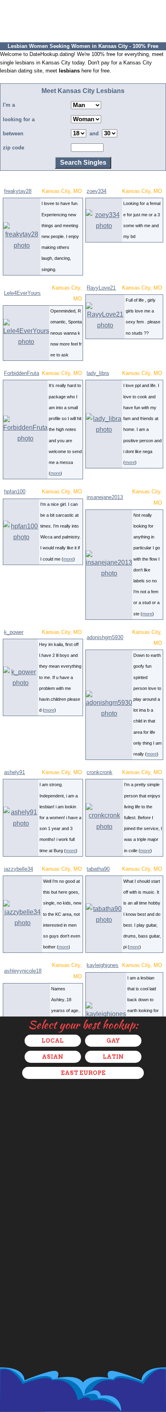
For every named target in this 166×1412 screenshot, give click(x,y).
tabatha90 (98, 869)
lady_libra (98, 373)
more (55, 473)
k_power (13, 632)
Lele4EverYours (22, 293)
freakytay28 (17, 191)
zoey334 (96, 191)
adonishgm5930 (105, 637)
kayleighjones (102, 965)
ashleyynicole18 (23, 971)
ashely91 (14, 772)
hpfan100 (14, 492)
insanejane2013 (105, 497)
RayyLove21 (101, 288)
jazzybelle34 (18, 869)
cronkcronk (99, 772)
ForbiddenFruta (21, 373)
